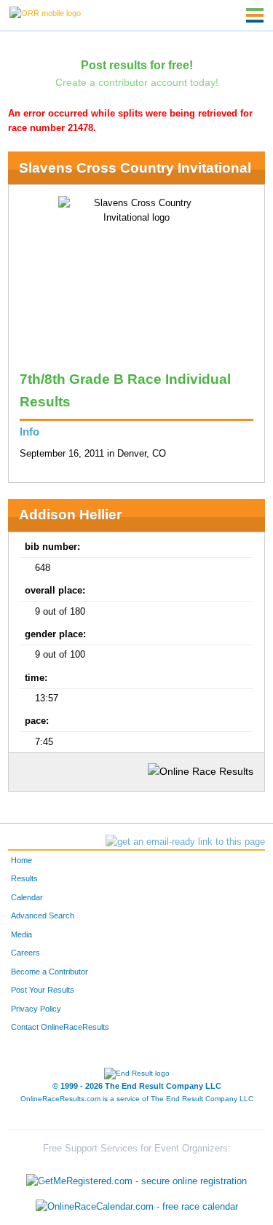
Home (21, 860)
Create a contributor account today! (136, 82)
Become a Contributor (49, 971)
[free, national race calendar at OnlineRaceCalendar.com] (137, 1207)
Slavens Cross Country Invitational (135, 168)
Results (24, 878)
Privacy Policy (36, 1008)
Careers (25, 952)
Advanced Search (42, 915)
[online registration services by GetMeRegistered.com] (136, 1177)
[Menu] (255, 15)
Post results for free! (137, 64)
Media (21, 934)
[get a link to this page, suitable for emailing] (185, 842)
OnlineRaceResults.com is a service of (136, 1099)
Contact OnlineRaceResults (60, 1027)
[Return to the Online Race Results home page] (45, 12)
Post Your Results (42, 989)
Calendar (27, 897)
